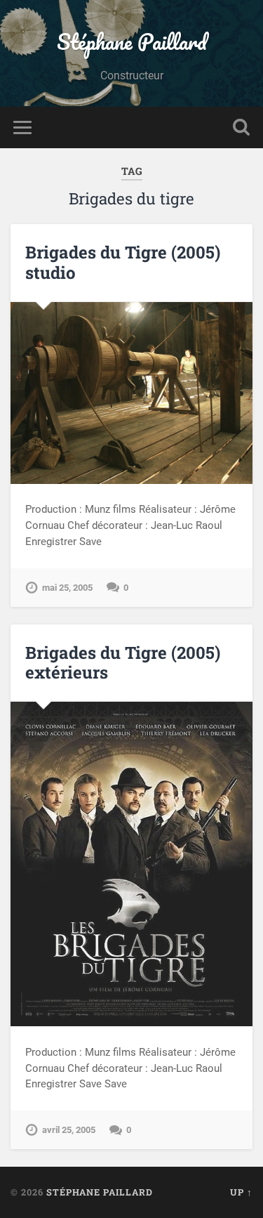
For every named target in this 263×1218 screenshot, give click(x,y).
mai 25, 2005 (67, 587)
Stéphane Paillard (132, 42)
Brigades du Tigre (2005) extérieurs (122, 662)
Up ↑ (241, 1192)
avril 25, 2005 (68, 1130)
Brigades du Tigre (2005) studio (122, 262)
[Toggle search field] (241, 127)
